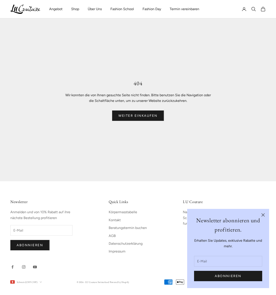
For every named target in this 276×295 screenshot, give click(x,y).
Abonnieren (228, 276)
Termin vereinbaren (184, 9)
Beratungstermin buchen (128, 228)
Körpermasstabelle (123, 212)
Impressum (117, 251)
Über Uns (95, 9)
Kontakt (115, 220)
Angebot (56, 9)
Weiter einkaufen (138, 116)
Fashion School (122, 9)
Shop (75, 9)
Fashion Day (152, 9)
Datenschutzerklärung (126, 243)
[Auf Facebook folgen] (12, 267)
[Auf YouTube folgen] (35, 267)
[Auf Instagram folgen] (24, 267)
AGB (112, 236)
